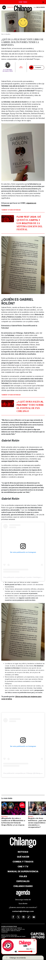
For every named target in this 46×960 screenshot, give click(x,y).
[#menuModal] (4, 7)
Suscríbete (23, 903)
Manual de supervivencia (23, 871)
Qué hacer (21, 67)
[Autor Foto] (8, 65)
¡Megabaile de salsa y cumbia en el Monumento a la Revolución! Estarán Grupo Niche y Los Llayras (13, 821)
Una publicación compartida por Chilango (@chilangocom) (23, 773)
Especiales (23, 881)
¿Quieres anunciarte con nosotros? (23, 907)
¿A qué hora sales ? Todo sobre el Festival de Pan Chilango (30, 406)
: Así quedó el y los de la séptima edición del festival (29, 223)
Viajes (23, 876)
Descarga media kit (23, 900)
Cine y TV (23, 866)
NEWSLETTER (10, 7)
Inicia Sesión (40, 7)
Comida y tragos (23, 861)
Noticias (30, 816)
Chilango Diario (23, 886)
